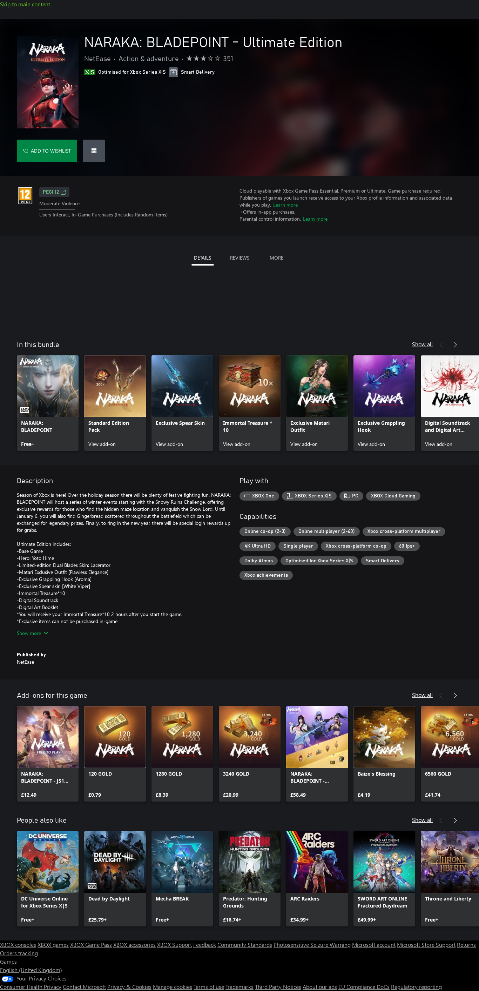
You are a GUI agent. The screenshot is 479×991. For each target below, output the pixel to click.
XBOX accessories (134, 944)
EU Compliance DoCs (364, 986)
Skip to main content (25, 4)
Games (8, 961)
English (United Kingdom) (31, 969)
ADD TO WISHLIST (51, 150)
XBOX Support (174, 944)
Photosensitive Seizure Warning (312, 944)
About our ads (320, 986)
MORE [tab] (276, 257)
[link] (48, 403)
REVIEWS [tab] (239, 257)
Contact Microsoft (84, 986)
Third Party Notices (278, 986)
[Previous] (441, 345)
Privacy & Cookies (129, 986)
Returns (466, 944)
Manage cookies (172, 986)
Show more (29, 633)
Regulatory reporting (416, 986)
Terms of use (209, 986)
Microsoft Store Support (426, 944)
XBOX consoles (18, 944)
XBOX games (53, 944)
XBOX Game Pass (91, 944)
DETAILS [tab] (202, 257)
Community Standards (244, 944)
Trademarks (239, 986)
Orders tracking (19, 953)
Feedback (204, 944)
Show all (422, 344)
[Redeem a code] (94, 151)
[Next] (455, 345)
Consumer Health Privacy (30, 986)
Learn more (285, 204)
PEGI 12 (51, 192)
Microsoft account (374, 944)
